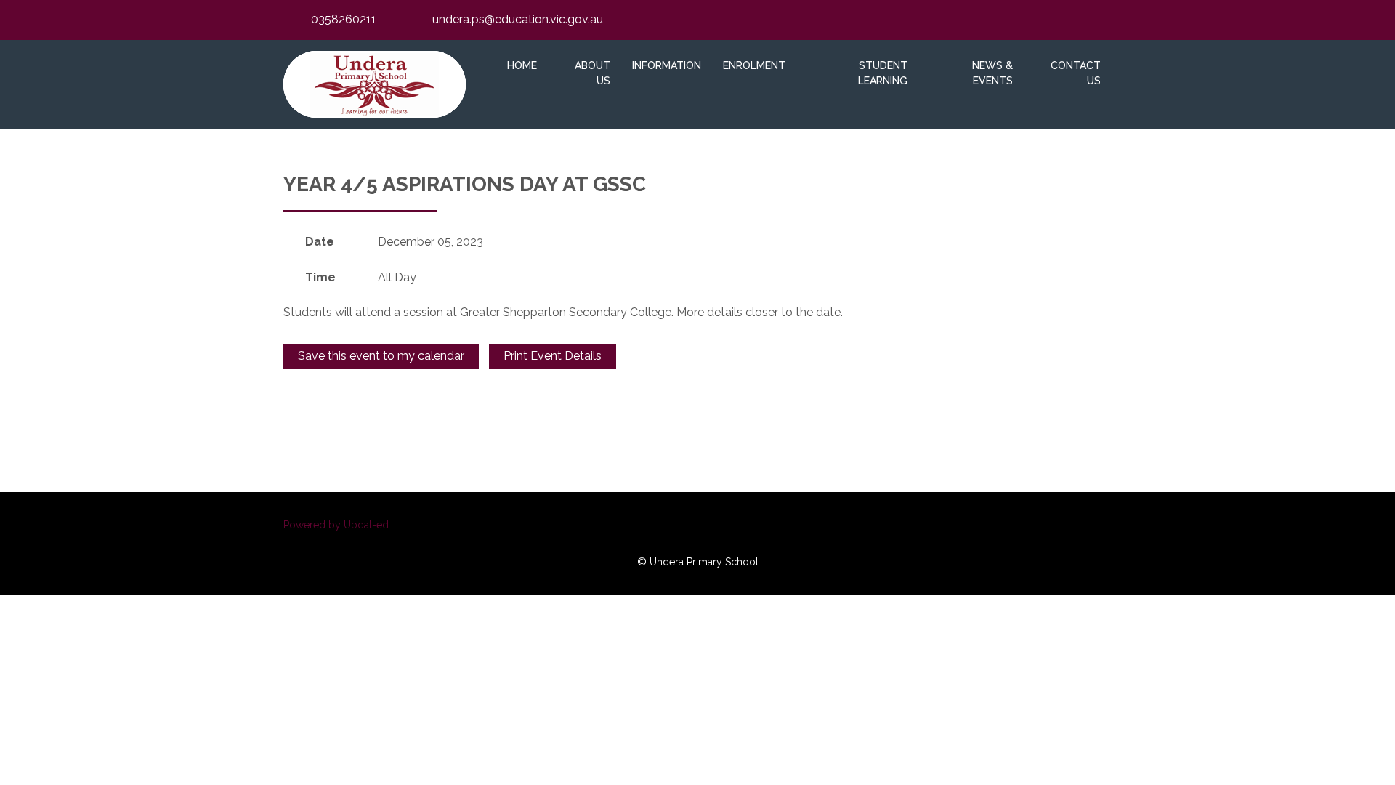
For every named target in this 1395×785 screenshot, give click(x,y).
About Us (592, 73)
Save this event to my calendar (381, 356)
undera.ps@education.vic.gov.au (517, 19)
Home (522, 65)
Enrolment (754, 65)
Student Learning (882, 73)
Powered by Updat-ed (336, 525)
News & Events (992, 73)
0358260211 (343, 19)
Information (666, 65)
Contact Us (1076, 73)
